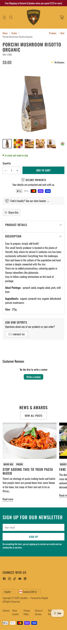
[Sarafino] (33, 17)
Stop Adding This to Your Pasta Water (28, 471)
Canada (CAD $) (30, 591)
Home (5, 33)
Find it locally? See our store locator (28, 201)
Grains (14, 33)
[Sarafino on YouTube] (20, 579)
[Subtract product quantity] (6, 170)
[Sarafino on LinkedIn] (25, 579)
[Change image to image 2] (18, 143)
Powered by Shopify (39, 598)
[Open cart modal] (61, 17)
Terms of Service (38, 612)
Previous (52, 33)
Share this (13, 212)
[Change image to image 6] (62, 143)
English (7, 591)
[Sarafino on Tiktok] (15, 579)
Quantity (7, 163)
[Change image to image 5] (51, 143)
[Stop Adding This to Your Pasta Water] (30, 441)
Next (62, 33)
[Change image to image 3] (29, 143)
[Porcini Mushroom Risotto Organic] (33, 102)
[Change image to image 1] (7, 143)
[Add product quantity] (17, 170)
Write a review (33, 377)
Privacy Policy (27, 612)
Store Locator (15, 612)
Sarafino (23, 598)
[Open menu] (4, 17)
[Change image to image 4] (40, 143)
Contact (6, 610)
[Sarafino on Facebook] (4, 579)
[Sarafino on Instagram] (9, 579)
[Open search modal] (10, 17)
